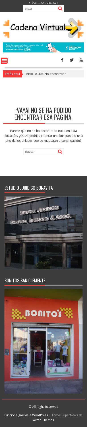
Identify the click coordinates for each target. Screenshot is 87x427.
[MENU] (4, 61)
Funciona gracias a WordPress (26, 415)
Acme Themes (43, 420)
